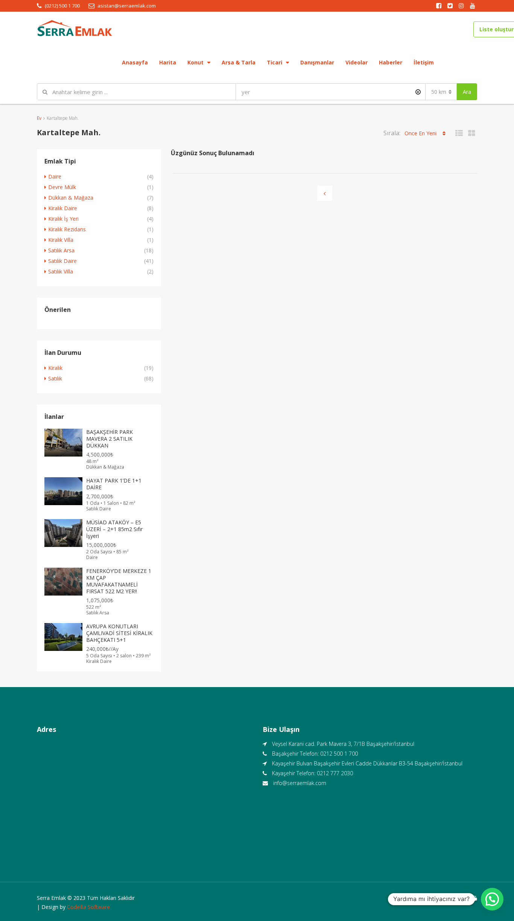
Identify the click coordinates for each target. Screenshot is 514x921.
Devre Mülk (62, 187)
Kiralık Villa (60, 239)
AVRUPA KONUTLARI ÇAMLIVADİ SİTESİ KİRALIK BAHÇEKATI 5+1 (119, 633)
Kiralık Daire (62, 208)
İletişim (424, 62)
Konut (195, 62)
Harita (167, 62)
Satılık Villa (60, 271)
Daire (54, 176)
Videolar (356, 62)
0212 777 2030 (335, 773)
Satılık (55, 378)
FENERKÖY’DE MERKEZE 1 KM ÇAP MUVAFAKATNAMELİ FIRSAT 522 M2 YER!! (118, 581)
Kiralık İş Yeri (63, 218)
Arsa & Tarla (238, 62)
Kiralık (55, 367)
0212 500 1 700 (339, 753)
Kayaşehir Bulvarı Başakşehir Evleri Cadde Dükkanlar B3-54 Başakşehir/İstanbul (367, 763)
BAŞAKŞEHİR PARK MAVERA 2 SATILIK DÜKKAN (109, 438)
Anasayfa (135, 62)
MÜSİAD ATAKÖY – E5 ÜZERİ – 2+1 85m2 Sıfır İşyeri (114, 529)
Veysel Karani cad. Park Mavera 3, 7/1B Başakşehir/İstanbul (343, 743)
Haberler (390, 62)
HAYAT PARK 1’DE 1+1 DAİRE (113, 484)
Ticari (274, 62)
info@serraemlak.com (299, 783)
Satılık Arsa (61, 250)
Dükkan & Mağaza (70, 197)
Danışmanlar (317, 62)
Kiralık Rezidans (67, 229)
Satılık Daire (62, 260)
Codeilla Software (88, 906)
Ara (467, 91)
